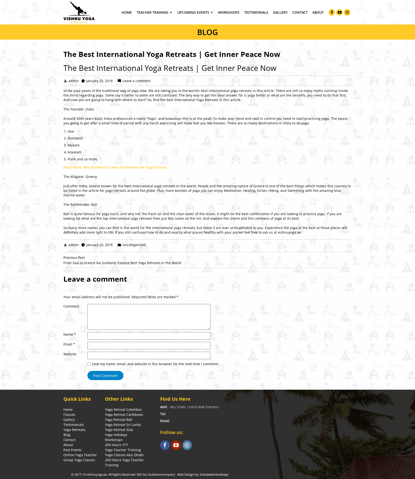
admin (73, 81)
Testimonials (256, 12)
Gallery (280, 12)
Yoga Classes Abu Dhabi (124, 455)
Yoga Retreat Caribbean (124, 414)
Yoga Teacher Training (123, 450)
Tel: (163, 414)
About (318, 12)
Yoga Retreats (74, 429)
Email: (165, 420)
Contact (300, 12)
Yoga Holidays (116, 434)
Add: (164, 407)
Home (127, 12)
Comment (71, 306)
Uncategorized (134, 245)
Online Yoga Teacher (80, 455)
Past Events (72, 450)
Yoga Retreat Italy (119, 429)
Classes (69, 414)
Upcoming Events (193, 12)
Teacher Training (152, 12)
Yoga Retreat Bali (118, 419)
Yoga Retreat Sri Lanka (123, 424)
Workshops (228, 12)
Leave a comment (136, 81)
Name (69, 334)
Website (69, 354)
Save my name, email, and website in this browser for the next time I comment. (155, 364)
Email (69, 344)
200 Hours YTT (116, 445)
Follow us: (171, 432)
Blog (66, 434)
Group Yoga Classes (79, 460)
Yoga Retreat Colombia (123, 409)
